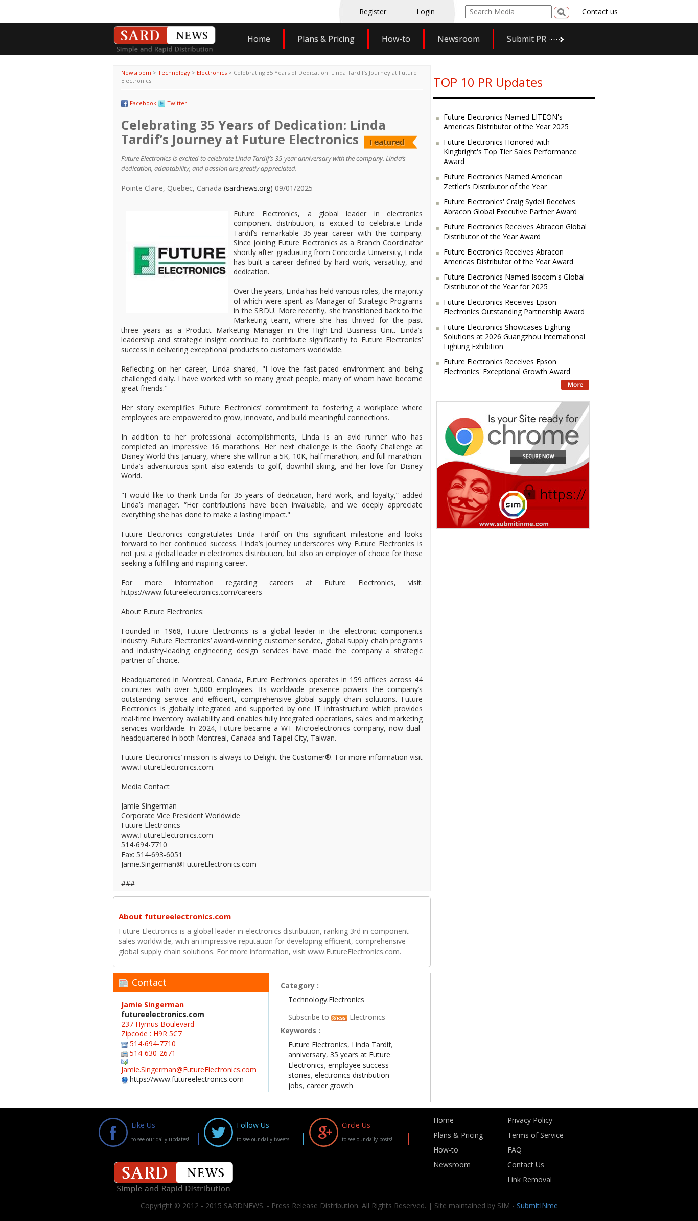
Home (258, 38)
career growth (330, 1085)
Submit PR (526, 38)
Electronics (212, 72)
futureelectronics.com (162, 1014)
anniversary (307, 1054)
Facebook (143, 103)
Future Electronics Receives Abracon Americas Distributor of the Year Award (508, 256)
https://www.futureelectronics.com (187, 1079)
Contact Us (525, 1164)
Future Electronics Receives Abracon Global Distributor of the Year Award (515, 231)
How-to (396, 38)
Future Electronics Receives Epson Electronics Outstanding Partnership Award (514, 306)
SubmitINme (537, 1205)
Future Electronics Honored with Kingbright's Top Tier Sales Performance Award (510, 151)
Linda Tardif (371, 1044)
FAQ (514, 1150)
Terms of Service (535, 1135)
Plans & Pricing (326, 38)
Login (425, 11)
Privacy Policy (529, 1120)
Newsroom (458, 38)
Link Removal (529, 1179)
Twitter (177, 103)
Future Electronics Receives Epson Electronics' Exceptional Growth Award (507, 366)
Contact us (600, 11)
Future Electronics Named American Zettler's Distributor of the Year (503, 181)
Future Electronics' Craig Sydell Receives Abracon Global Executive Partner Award (510, 206)
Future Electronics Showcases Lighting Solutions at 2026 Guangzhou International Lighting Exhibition (514, 336)
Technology (174, 72)
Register (372, 11)
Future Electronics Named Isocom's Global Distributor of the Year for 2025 (514, 281)
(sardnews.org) (248, 188)
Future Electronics (317, 1044)
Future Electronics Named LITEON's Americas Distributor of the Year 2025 (506, 121)
